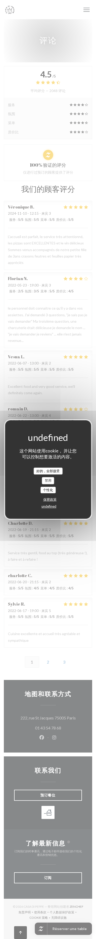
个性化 (48, 490)
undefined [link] (48, 506)
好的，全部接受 (48, 471)
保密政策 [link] (50, 499)
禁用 (48, 480)
